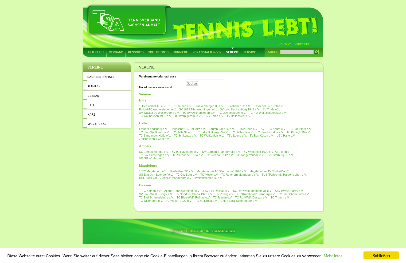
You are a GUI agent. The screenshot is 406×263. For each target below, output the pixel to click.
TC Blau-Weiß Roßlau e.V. (193, 197)
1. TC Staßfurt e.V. (180, 106)
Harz (91, 114)
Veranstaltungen (207, 52)
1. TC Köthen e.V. (150, 191)
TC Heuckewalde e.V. (270, 132)
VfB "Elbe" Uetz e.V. (151, 158)
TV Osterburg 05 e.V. (280, 155)
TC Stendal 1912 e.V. (219, 155)
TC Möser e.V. (209, 174)
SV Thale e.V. (271, 109)
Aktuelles (95, 52)
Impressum (301, 44)
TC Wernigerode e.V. (188, 116)
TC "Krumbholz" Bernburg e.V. (256, 194)
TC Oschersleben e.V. (232, 112)
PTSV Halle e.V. (248, 129)
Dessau (93, 95)
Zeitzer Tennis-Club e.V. (154, 139)
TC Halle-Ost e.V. (242, 132)
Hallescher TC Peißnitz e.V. (188, 129)
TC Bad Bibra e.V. (300, 129)
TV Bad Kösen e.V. (261, 135)
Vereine (232, 52)
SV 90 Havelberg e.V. (185, 152)
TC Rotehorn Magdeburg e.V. (240, 174)
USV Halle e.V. (286, 135)
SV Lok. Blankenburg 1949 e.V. (240, 109)
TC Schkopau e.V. (185, 135)
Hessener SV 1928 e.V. (268, 106)
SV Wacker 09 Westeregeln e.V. (159, 112)
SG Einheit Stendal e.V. (154, 152)
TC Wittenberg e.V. (151, 200)
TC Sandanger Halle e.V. (155, 135)
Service (249, 52)
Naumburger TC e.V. (221, 129)
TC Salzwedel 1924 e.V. (188, 155)
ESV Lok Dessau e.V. (216, 191)
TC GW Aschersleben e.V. (199, 112)
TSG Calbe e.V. (214, 116)
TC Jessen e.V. (222, 197)
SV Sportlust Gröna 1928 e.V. (194, 194)
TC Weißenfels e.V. (212, 135)
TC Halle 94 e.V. (182, 132)
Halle (92, 105)
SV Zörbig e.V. (225, 194)
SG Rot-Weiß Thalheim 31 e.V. (252, 191)
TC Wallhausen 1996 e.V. (155, 116)
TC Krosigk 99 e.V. (298, 132)
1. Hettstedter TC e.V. (152, 106)
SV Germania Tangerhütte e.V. (221, 152)
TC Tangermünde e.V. (250, 155)
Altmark (94, 86)
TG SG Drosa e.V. (206, 200)
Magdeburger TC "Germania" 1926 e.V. (221, 171)
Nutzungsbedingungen (220, 231)
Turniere (180, 52)
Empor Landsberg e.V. (153, 129)
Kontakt (285, 44)
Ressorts (136, 52)
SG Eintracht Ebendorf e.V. (156, 174)
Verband (116, 52)
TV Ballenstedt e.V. (239, 116)
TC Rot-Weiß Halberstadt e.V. (267, 112)
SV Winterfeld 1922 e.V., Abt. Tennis (266, 152)
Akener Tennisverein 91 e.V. (182, 191)
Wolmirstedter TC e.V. (209, 178)
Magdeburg (96, 124)
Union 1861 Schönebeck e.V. (239, 200)
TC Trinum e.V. (280, 197)
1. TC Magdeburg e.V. (153, 171)
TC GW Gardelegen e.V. (154, 155)
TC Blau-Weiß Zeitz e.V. (154, 132)
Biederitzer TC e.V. (182, 171)
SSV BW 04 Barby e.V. (289, 191)
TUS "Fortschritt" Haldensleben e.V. (284, 174)
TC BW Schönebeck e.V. (293, 194)
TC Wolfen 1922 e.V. (179, 200)
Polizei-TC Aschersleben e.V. (157, 109)
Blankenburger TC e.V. (209, 106)
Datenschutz (195, 231)
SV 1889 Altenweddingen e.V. (198, 109)
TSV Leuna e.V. (237, 135)
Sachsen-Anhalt (100, 77)
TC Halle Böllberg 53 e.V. (212, 132)
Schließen (381, 255)
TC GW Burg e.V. (186, 174)
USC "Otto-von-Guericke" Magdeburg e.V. (165, 178)
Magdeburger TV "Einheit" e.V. (269, 171)
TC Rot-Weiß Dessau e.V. (251, 197)
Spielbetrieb (158, 52)
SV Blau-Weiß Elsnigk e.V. (155, 194)
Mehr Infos (333, 256)
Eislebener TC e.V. (238, 106)
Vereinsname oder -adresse (157, 76)
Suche (273, 52)
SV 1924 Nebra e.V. (273, 129)
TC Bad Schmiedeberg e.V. (156, 197)
